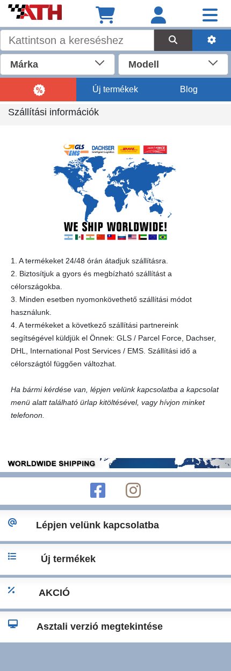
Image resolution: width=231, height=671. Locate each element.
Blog (189, 89)
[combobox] (57, 63)
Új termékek (115, 89)
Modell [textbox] (143, 64)
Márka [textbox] (24, 64)
